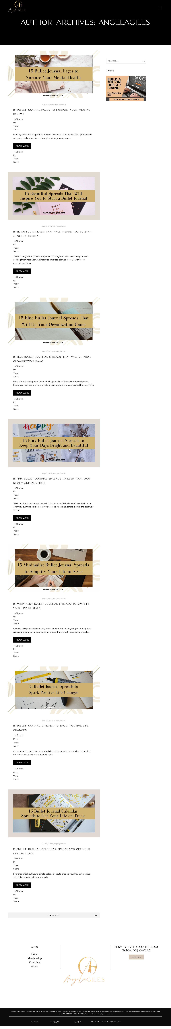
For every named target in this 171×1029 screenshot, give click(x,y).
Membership (35, 958)
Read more (22, 146)
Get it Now (136, 957)
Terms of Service (55, 1022)
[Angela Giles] (17, 7)
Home (34, 954)
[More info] (158, 7)
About (34, 966)
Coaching (34, 962)
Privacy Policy (77, 1022)
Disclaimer (34, 1021)
